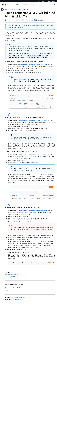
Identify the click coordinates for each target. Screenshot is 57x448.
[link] (26, 9)
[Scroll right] (45, 5)
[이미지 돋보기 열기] (9, 114)
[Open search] (54, 4)
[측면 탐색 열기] (2, 9)
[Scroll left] (14, 5)
